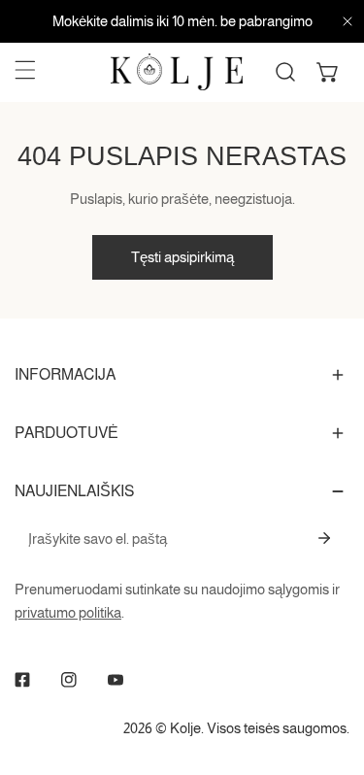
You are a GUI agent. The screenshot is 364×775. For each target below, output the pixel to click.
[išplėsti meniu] (25, 70)
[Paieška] (285, 72)
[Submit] (324, 538)
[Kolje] (177, 71)
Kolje (185, 728)
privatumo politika (68, 612)
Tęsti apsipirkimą (182, 257)
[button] (328, 72)
